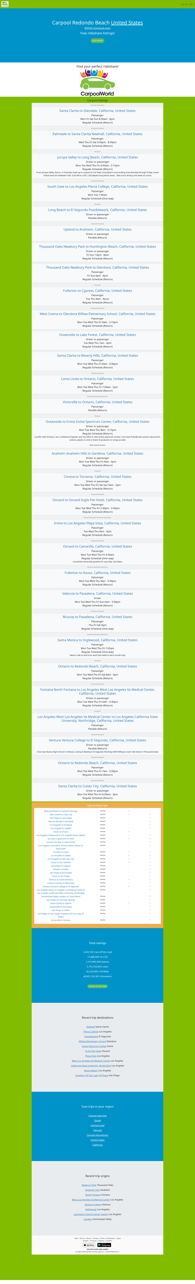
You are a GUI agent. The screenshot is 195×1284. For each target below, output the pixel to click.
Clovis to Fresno (60, 831)
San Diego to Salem (61, 910)
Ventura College (93, 1204)
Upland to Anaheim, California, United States (98, 229)
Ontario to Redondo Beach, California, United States (97, 666)
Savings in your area (97, 986)
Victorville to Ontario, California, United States (97, 402)
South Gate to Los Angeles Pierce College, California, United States (97, 186)
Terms (82, 1238)
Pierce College (90, 1031)
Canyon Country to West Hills (61, 883)
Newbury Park (89, 1184)
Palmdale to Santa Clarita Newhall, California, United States (97, 134)
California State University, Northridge (91, 1065)
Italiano (101, 1241)
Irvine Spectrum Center (94, 1046)
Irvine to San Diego (61, 876)
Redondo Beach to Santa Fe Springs (60, 811)
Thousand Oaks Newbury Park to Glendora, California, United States (97, 267)
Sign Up (184, 4)
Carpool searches (97, 1115)
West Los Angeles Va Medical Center (91, 1060)
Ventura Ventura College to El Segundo (61, 886)
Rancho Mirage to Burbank (60, 821)
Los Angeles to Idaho (61, 855)
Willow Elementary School (92, 1041)
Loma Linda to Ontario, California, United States (97, 379)
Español (109, 1241)
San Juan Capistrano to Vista (61, 838)
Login (191, 4)
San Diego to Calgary (61, 865)
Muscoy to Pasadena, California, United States (97, 617)
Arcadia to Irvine (61, 852)
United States (127, 22)
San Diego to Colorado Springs (60, 900)
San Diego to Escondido (61, 872)
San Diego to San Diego (61, 818)
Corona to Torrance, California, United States (97, 476)
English (86, 1241)
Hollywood (90, 1209)
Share (102, 1238)
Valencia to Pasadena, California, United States (97, 593)
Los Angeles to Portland (61, 824)
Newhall (90, 1026)
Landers (88, 1219)
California (97, 1144)
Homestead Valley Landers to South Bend (60, 896)
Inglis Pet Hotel (93, 1050)
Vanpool (97, 1130)
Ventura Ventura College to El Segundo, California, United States (97, 740)
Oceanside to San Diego (61, 906)
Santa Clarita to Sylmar (61, 903)
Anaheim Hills (92, 1189)
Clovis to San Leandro (61, 862)
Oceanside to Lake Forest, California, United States (97, 334)
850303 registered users (97, 27)
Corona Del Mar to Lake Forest (61, 842)
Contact (96, 1238)
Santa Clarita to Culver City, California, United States (97, 786)
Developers (110, 1238)
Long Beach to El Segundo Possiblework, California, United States (97, 210)
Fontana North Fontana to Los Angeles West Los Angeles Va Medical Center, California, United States (97, 691)
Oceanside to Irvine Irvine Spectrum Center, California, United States (97, 421)
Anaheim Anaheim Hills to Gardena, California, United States (97, 453)
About (88, 1238)
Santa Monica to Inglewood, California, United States (97, 640)
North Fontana (93, 1194)
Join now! (97, 40)
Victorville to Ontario (60, 920)
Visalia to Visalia (60, 869)
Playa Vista (90, 1055)
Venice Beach (91, 1070)
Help (76, 1238)
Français (93, 1241)
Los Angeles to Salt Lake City (61, 859)
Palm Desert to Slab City (61, 814)
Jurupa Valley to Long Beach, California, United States (97, 157)
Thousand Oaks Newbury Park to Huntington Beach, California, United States (97, 246)
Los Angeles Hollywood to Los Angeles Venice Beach (60, 835)
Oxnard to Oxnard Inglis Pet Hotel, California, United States (97, 500)
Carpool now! (98, 1125)
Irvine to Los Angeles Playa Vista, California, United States (97, 523)
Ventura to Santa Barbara (61, 879)
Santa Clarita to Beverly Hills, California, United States (97, 355)
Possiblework (91, 1036)
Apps (119, 1238)
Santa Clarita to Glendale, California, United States (97, 110)
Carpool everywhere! (97, 1135)
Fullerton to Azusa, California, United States (98, 572)
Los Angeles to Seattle (60, 828)
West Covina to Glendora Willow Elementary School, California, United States (97, 314)
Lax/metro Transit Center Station (91, 1214)
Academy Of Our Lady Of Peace (91, 1075)
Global (97, 1120)
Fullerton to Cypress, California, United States (97, 290)
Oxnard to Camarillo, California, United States (97, 546)
